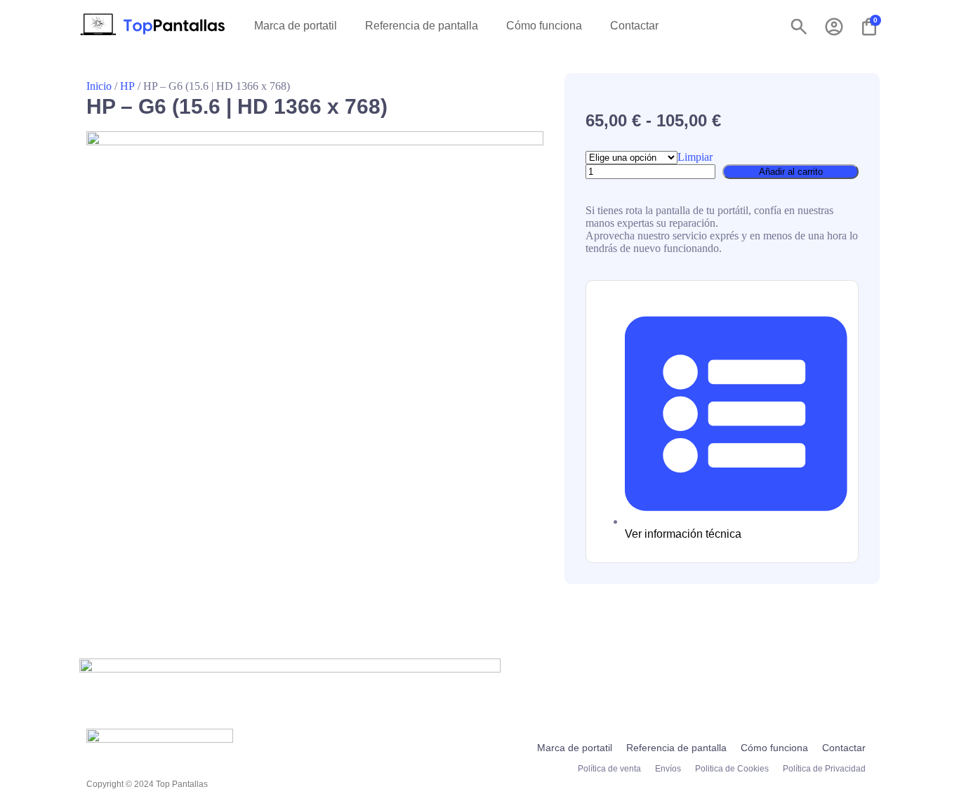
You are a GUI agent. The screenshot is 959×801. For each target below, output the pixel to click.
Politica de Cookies (732, 769)
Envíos (668, 769)
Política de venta (609, 769)
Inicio (99, 86)
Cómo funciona (544, 26)
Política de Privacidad (824, 769)
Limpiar (695, 157)
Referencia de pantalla (421, 26)
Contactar (634, 26)
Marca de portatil (295, 26)
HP (127, 86)
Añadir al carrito (791, 171)
